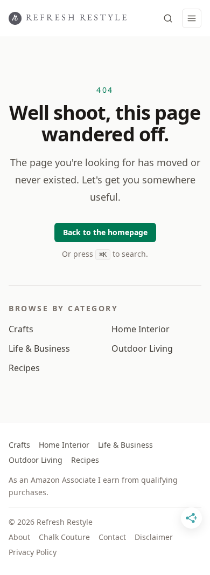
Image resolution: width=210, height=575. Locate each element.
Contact (112, 537)
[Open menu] (191, 18)
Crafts (21, 329)
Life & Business (39, 348)
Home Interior (140, 329)
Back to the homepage (105, 232)
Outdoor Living (142, 348)
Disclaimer (154, 537)
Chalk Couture (64, 537)
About (19, 537)
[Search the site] (168, 18)
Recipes (24, 368)
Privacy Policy (33, 552)
